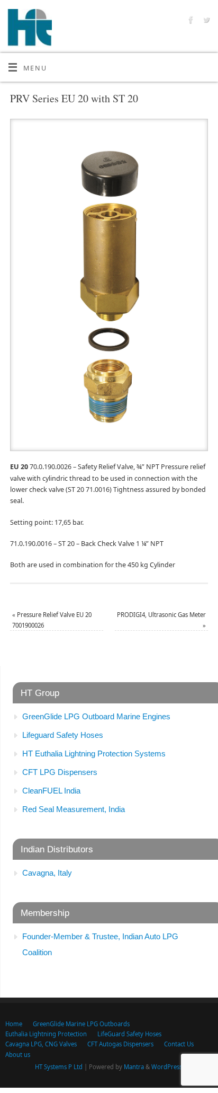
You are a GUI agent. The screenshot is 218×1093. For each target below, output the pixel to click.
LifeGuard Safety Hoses (129, 1034)
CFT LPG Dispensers (59, 772)
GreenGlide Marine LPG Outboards (81, 1024)
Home (13, 1024)
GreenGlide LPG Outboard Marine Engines (96, 716)
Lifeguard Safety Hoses (62, 734)
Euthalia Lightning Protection (46, 1034)
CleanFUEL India (51, 790)
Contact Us (179, 1044)
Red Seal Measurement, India (73, 809)
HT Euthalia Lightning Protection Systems (94, 753)
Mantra (134, 1067)
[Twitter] (205, 21)
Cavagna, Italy (47, 872)
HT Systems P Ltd (59, 1067)
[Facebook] (189, 21)
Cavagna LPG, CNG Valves (41, 1044)
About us (17, 1055)
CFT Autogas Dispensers (120, 1044)
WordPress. (167, 1067)
